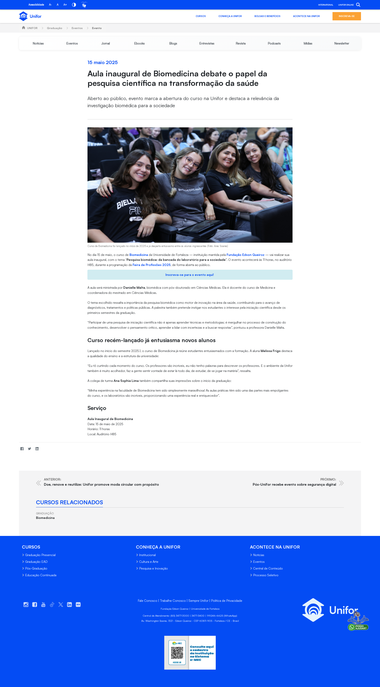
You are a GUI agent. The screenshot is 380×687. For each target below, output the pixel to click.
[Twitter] (29, 449)
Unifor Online (346, 5)
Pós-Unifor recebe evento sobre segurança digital (294, 481)
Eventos (77, 28)
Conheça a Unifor (230, 16)
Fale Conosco (147, 601)
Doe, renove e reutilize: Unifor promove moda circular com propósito (101, 481)
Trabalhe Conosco (173, 601)
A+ (65, 4)
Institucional (147, 555)
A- (50, 4)
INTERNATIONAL (325, 5)
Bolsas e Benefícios (267, 16)
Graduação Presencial (40, 555)
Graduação (54, 28)
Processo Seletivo (265, 575)
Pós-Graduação (36, 568)
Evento (97, 28)
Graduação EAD (36, 562)
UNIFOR (32, 28)
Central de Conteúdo (268, 568)
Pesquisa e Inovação (153, 568)
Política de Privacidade (226, 601)
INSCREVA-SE (347, 16)
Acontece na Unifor (306, 16)
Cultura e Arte (148, 562)
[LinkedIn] (37, 449)
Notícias (258, 555)
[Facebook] (22, 449)
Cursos (201, 16)
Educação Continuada (40, 575)
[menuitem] (38, 43)
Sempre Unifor (198, 601)
